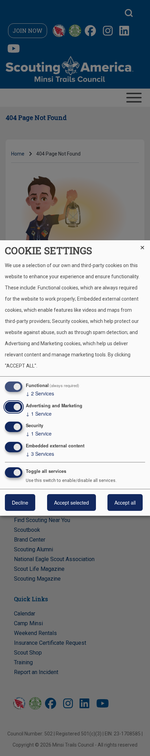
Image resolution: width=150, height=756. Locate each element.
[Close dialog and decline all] (145, 244)
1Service (39, 413)
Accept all (125, 502)
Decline (20, 502)
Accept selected (71, 502)
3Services (40, 453)
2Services (40, 393)
